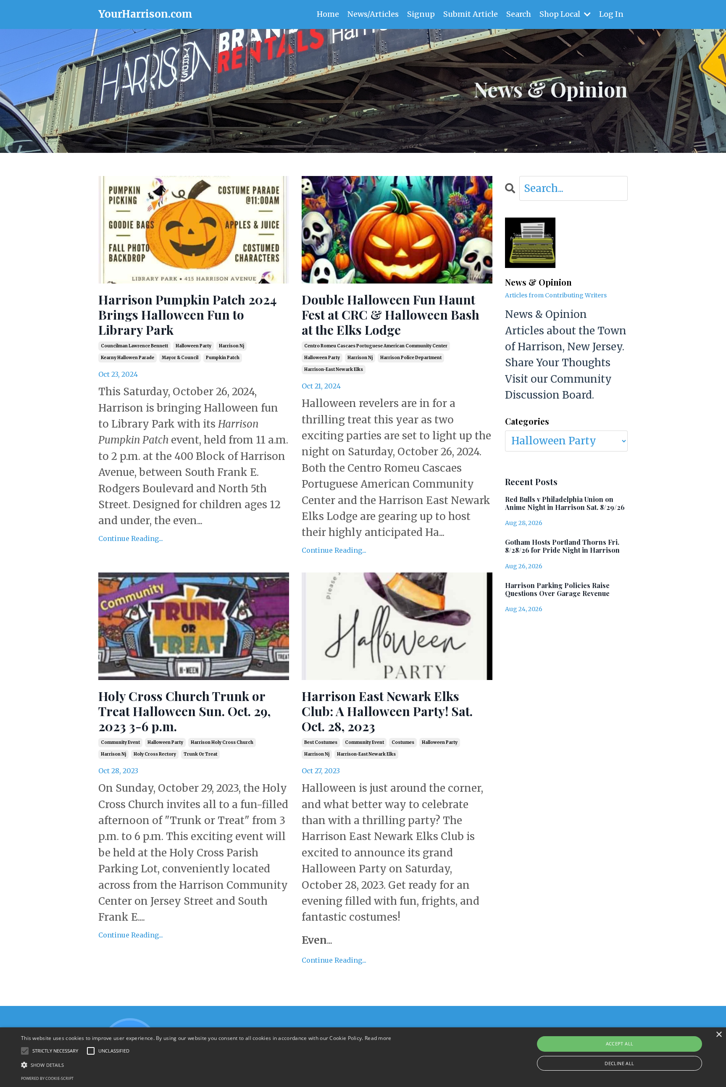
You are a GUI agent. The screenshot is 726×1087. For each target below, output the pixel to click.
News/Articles (373, 14)
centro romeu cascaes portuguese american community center (375, 346)
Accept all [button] (620, 1043)
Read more (378, 1038)
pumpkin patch (222, 357)
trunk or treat (200, 754)
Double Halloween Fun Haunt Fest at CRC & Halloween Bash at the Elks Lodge (390, 314)
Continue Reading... (130, 538)
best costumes (320, 742)
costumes (403, 742)
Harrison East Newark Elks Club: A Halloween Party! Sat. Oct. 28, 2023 (387, 711)
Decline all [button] (619, 1063)
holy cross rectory (155, 754)
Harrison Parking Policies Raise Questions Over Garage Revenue (557, 589)
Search (518, 14)
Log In (611, 14)
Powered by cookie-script (47, 1078)
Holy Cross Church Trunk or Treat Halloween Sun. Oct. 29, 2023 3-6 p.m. (184, 711)
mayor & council (180, 357)
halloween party (193, 346)
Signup (421, 14)
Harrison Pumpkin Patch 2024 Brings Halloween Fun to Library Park (187, 314)
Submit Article (470, 14)
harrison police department (411, 357)
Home (328, 14)
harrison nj (231, 346)
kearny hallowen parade (127, 357)
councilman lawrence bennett (134, 346)
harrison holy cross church (222, 742)
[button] (206, 1065)
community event (120, 742)
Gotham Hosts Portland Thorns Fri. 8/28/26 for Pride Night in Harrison (562, 546)
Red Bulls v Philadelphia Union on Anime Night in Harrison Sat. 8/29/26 (565, 503)
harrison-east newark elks (333, 369)
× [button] (718, 1035)
